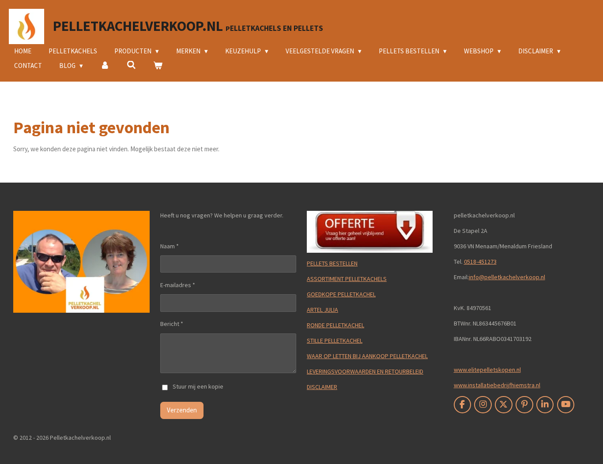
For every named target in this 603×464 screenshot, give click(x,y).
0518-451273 (480, 262)
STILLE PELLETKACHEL (334, 340)
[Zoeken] (131, 65)
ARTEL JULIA (322, 310)
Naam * (169, 246)
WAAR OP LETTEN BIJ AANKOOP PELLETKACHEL (367, 356)
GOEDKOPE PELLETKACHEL (341, 294)
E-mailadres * (177, 285)
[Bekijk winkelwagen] (158, 66)
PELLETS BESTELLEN (332, 263)
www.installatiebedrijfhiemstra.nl (497, 385)
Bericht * (171, 324)
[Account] (105, 66)
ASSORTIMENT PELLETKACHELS (347, 279)
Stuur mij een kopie (198, 387)
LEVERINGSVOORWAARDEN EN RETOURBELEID (365, 371)
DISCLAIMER (322, 387)
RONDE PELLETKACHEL (335, 325)
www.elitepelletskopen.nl (487, 370)
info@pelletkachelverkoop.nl (507, 277)
